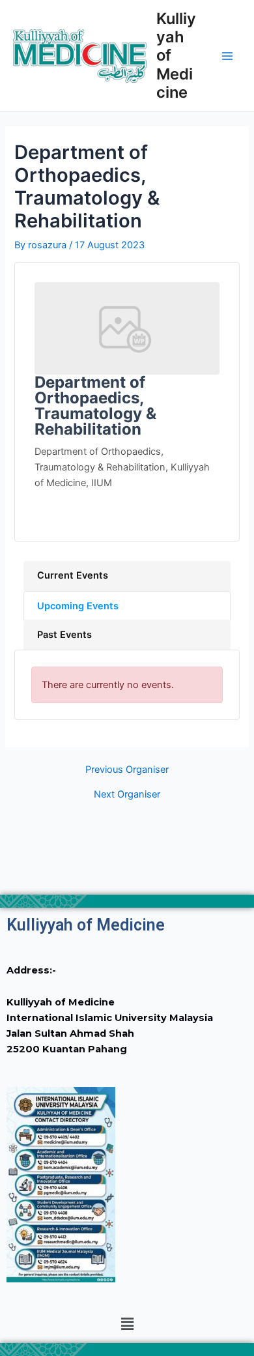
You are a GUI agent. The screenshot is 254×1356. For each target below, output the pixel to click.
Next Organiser (127, 795)
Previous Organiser (127, 770)
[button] (127, 1324)
